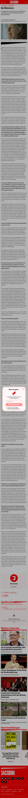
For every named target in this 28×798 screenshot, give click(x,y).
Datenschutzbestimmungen (13, 408)
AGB (16, 407)
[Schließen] (23, 389)
